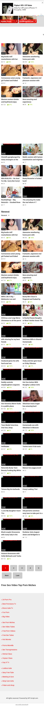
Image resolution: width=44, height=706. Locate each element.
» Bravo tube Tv (7, 608)
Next (7, 575)
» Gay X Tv (5, 662)
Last (17, 575)
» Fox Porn (5, 612)
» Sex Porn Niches (8, 622)
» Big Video (5, 617)
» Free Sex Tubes (7, 635)
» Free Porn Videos (8, 631)
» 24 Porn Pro (6, 600)
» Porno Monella (7, 645)
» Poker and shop (7, 685)
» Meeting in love (7, 677)
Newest (4, 215)
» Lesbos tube (6, 668)
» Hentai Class (6, 654)
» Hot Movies (6, 639)
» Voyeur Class (6, 658)
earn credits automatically (22, 704)
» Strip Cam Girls (7, 681)
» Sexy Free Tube (7, 672)
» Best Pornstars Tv (8, 604)
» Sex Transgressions (9, 650)
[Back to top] (39, 701)
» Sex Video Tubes (8, 627)
